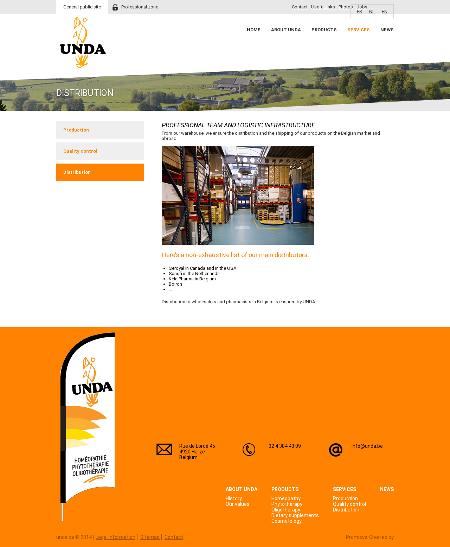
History (234, 498)
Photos (346, 6)
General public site (82, 6)
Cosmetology (286, 521)
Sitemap (150, 537)
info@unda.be (367, 446)
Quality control (80, 151)
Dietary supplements (295, 515)
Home (254, 29)
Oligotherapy (285, 510)
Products (324, 29)
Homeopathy (286, 498)
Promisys (356, 537)
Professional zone (139, 6)
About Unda (286, 29)
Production (76, 130)
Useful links (323, 6)
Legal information (115, 537)
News (387, 29)
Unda (83, 42)
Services (358, 29)
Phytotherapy (286, 504)
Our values (238, 504)
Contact (300, 6)
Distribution (77, 172)
